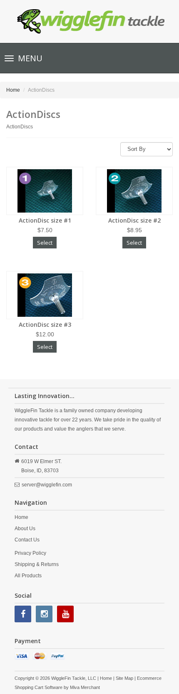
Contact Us (27, 540)
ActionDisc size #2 (134, 220)
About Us (25, 528)
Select (44, 242)
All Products (28, 576)
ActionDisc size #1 (45, 220)
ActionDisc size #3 (45, 324)
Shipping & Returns (37, 564)
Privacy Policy (30, 553)
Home (13, 90)
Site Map (124, 678)
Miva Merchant (85, 687)
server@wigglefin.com (47, 485)
